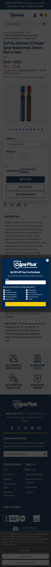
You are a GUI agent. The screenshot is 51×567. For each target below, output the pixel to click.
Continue (25, 304)
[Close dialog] (47, 260)
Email (6, 279)
